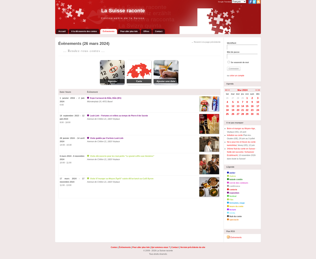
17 (257, 106)
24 (257, 110)
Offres (146, 31)
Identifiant (231, 43)
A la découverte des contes (84, 31)
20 (238, 110)
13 (238, 106)
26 (227, 98)
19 (233, 110)
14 (242, 106)
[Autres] (88, 156)
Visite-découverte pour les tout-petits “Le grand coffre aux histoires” (122, 156)
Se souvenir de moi (239, 62)
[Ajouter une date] (166, 84)
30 (252, 114)
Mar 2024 (242, 90)
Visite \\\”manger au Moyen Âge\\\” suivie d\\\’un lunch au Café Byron (121, 178)
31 (257, 114)
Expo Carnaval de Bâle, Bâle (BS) (105, 98)
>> (258, 90)
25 (227, 114)
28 (238, 98)
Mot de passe (233, 52)
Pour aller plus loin (129, 31)
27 (233, 98)
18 (227, 110)
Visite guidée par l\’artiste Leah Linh (106, 138)
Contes (114, 247)
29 (242, 98)
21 (242, 110)
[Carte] (139, 84)
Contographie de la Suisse (123, 18)
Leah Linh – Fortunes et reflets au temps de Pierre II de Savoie (119, 116)
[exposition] (88, 98)
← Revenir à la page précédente (206, 42)
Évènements (109, 31)
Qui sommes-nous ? (160, 247)
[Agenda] (112, 84)
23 (252, 110)
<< (226, 90)
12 (233, 106)
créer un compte (237, 75)
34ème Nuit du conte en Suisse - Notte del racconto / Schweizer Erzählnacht (241, 152)
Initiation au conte (235, 135)
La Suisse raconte (123, 10)
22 (247, 110)
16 (252, 106)
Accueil (62, 31)
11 (227, 106)
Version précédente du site (192, 247)
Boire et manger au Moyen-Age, (241, 128)
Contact (158, 31)
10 (257, 102)
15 (247, 106)
